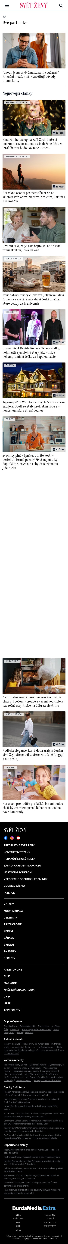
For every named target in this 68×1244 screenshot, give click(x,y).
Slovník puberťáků (27, 1026)
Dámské (50, 1219)
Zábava (9, 937)
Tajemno (10, 951)
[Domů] (34, 5)
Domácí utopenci (23, 1080)
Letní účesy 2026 (48, 1050)
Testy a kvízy (43, 1026)
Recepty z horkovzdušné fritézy (47, 1080)
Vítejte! (20, 1032)
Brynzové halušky (50, 1071)
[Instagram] (12, 838)
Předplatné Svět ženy (19, 845)
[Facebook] (6, 838)
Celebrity (11, 917)
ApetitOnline (13, 969)
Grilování (29, 1032)
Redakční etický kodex (19, 858)
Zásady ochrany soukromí (22, 865)
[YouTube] (18, 838)
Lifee (7, 1003)
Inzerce (9, 892)
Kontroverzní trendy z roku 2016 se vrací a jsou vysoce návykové (32, 1157)
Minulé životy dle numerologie (35, 1044)
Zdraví (8, 931)
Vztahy (9, 904)
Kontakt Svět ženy (17, 852)
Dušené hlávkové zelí (13, 1077)
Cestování (14, 1029)
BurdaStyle (50, 1222)
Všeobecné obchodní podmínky (26, 879)
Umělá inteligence (46, 1047)
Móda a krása (13, 910)
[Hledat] (61, 5)
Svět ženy (18, 1219)
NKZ (18, 1222)
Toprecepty (12, 1010)
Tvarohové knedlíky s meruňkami (26, 1068)
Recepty (9, 958)
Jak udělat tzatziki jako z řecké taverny (41, 1074)
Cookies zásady (15, 885)
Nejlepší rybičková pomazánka (26, 1071)
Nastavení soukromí (18, 872)
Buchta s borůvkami (13, 1074)
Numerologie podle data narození (36, 1029)
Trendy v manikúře (12, 1044)
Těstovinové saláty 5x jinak (15, 1065)
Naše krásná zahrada (19, 989)
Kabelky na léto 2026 (29, 1050)
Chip (7, 996)
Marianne (10, 983)
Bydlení (9, 944)
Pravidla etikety (10, 1026)
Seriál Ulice (30, 1047)
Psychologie (13, 924)
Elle (7, 976)
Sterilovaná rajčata (38, 1065)
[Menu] (7, 5)
